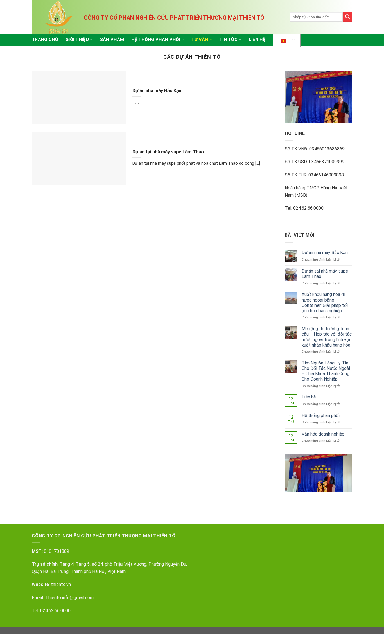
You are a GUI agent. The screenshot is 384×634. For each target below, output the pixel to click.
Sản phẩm (112, 39)
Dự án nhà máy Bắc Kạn (156, 90)
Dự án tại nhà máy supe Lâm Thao (168, 152)
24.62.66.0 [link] (53, 610)
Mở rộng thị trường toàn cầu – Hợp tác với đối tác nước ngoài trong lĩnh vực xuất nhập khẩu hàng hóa (327, 337)
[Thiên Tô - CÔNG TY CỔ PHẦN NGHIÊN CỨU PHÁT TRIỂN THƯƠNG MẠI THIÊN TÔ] (59, 17)
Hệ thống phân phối (155, 39)
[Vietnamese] (286, 40)
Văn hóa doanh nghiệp (323, 434)
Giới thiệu (77, 39)
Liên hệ (257, 39)
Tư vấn (199, 39)
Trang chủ (45, 39)
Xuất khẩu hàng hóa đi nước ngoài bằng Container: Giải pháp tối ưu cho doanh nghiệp (325, 302)
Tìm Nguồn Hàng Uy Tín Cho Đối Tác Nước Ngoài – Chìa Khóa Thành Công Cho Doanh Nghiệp (326, 371)
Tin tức (228, 39)
